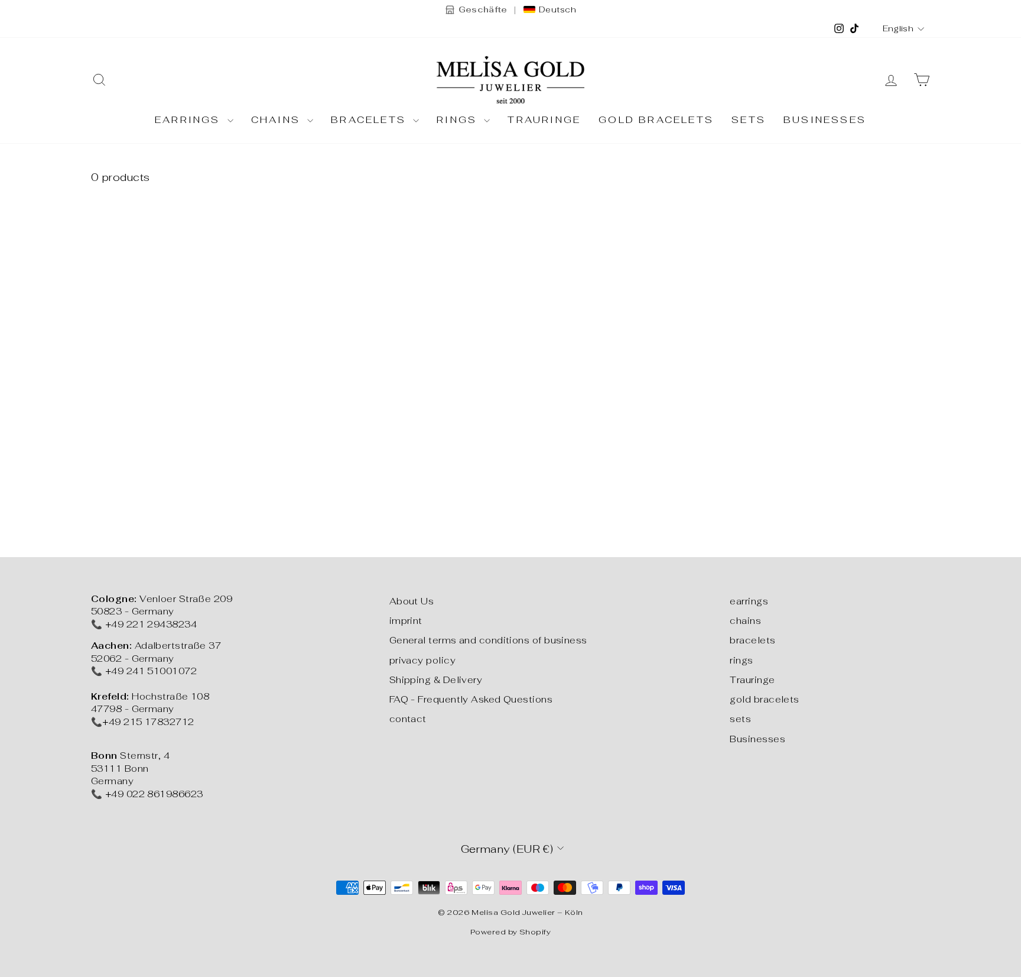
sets (748, 120)
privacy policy (422, 660)
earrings (190, 120)
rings (459, 120)
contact (408, 718)
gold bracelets (656, 120)
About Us (411, 601)
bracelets (370, 120)
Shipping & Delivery (436, 679)
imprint (405, 620)
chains (277, 120)
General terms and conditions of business (488, 640)
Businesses (824, 120)
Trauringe (544, 120)
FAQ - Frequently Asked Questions (470, 699)
